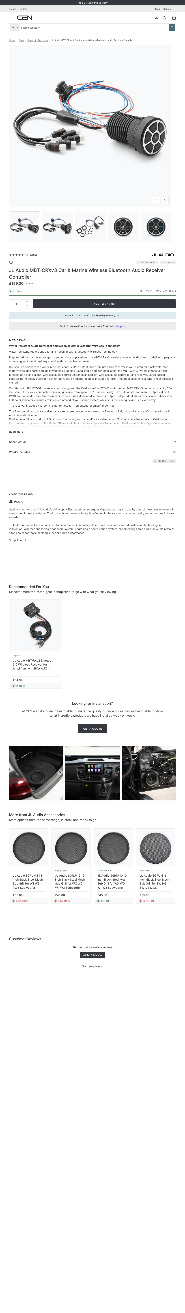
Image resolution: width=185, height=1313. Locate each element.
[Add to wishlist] (13, 262)
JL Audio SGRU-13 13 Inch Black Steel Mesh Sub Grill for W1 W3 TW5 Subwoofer (28, 881)
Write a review (92, 955)
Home (12, 40)
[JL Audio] (163, 255)
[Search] (172, 27)
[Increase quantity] (27, 302)
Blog (157, 9)
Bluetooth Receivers (37, 40)
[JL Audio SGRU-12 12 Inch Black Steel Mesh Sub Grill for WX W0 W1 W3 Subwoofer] (71, 848)
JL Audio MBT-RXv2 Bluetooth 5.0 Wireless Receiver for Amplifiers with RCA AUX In (33, 664)
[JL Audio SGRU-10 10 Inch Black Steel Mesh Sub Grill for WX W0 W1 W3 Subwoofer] (113, 848)
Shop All (166, 262)
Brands (12, 9)
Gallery (23, 9)
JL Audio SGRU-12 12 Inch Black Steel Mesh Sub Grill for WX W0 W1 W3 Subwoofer (70, 881)
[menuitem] (13, 9)
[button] (16, 255)
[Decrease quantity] (27, 306)
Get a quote (92, 728)
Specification (18, 442)
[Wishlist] (164, 18)
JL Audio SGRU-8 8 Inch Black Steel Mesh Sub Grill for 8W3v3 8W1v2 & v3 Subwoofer (155, 882)
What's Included (19, 452)
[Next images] (168, 226)
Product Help (166, 461)
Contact (167, 9)
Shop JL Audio (18, 540)
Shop (21, 40)
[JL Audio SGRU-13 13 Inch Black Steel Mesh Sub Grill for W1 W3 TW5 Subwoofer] (28, 848)
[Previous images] (12, 226)
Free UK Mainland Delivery (92, 2)
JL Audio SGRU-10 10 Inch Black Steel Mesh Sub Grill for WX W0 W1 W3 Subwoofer (112, 881)
